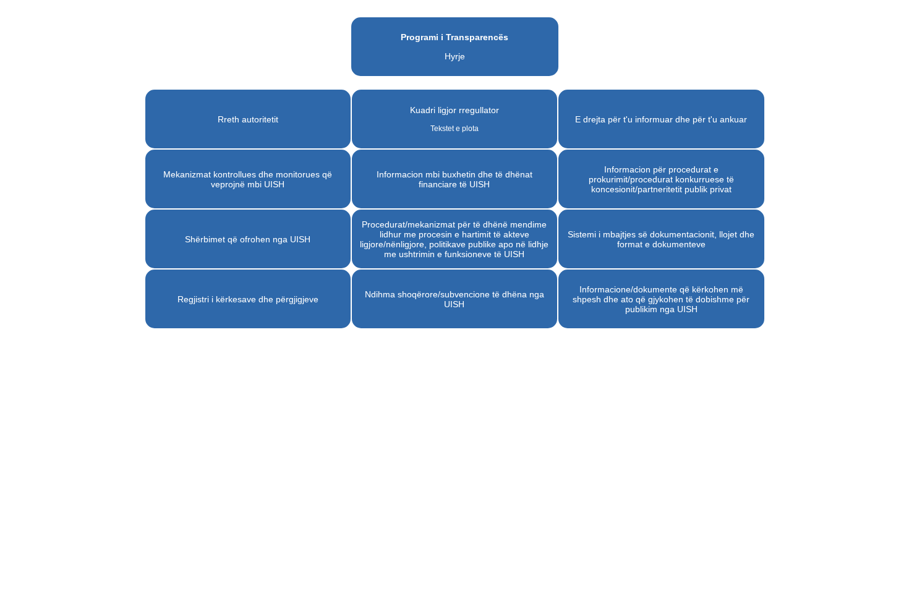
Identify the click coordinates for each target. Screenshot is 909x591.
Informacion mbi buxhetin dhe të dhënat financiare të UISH (454, 179)
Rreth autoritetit (248, 119)
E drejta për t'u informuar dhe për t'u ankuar (661, 119)
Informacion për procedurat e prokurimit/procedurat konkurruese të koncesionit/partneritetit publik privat (661, 179)
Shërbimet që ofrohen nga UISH (247, 239)
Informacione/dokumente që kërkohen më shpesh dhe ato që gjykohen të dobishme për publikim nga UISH (661, 299)
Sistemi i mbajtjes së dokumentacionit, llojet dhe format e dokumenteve (661, 239)
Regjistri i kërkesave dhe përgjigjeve (247, 299)
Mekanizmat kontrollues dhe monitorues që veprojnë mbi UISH (247, 179)
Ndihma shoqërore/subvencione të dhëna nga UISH (454, 299)
